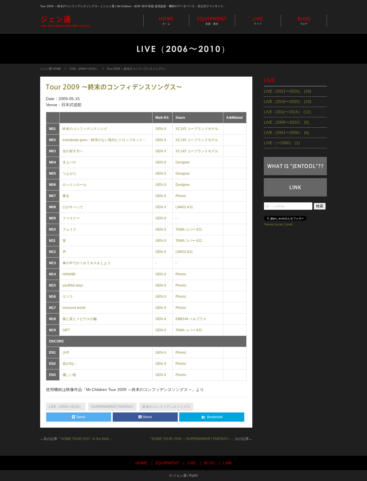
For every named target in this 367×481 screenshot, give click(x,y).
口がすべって (73, 207)
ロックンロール (75, 185)
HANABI (69, 274)
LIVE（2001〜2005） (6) (286, 132)
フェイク (69, 229)
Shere (147, 417)
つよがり (69, 174)
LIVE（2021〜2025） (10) (287, 91)
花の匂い (69, 364)
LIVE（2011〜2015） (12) (287, 112)
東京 (66, 196)
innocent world (74, 308)
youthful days (73, 285)
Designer (182, 162)
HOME (166, 21)
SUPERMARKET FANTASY (112, 407)
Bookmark (214, 417)
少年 (66, 352)
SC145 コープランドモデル (196, 129)
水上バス (69, 162)
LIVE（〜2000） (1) (282, 143)
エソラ (68, 297)
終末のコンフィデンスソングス (166, 407)
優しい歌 (69, 375)
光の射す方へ (73, 151)
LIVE (258, 21)
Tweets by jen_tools (278, 224)
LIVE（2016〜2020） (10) (287, 101)
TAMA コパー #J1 (188, 229)
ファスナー (71, 218)
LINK (295, 187)
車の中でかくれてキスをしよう (87, 263)
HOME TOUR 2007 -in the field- (85, 439)
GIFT (66, 330)
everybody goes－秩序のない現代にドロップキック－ (104, 140)
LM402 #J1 (184, 207)
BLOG (304, 21)
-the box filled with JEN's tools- (65, 21)
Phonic (180, 196)
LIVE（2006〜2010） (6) (286, 122)
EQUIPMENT (212, 21)
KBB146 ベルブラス (190, 319)
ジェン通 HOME (50, 68)
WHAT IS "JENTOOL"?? (295, 166)
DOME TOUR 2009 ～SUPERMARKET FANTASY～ (192, 439)
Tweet (80, 417)
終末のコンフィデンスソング (85, 129)
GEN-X (160, 129)
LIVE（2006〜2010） (83, 68)
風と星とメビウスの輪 (80, 319)
